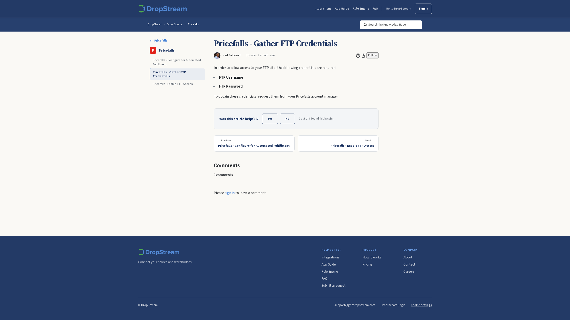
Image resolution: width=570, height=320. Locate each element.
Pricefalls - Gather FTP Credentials (169, 74)
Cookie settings (421, 305)
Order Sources (175, 24)
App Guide (342, 8)
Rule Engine (361, 8)
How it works (371, 257)
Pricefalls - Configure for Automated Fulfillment (177, 62)
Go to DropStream (398, 8)
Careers (409, 271)
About (407, 257)
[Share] (363, 55)
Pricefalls (193, 24)
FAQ (375, 8)
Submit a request (334, 285)
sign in (230, 192)
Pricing (367, 264)
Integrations (322, 8)
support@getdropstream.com (354, 305)
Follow (372, 55)
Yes (270, 118)
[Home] (163, 8)
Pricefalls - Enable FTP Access (173, 84)
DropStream (155, 24)
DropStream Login (393, 305)
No (287, 118)
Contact (409, 264)
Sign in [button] (423, 8)
